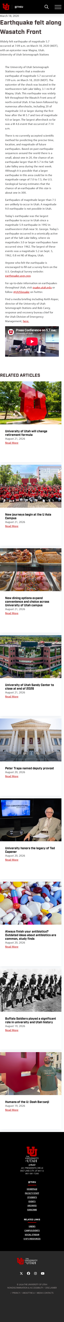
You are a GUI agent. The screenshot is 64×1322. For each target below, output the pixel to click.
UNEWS (32, 1226)
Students (32, 1197)
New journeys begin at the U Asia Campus (28, 516)
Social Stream (32, 1234)
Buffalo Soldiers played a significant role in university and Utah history (30, 1020)
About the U (28, 1293)
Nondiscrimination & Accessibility (25, 1287)
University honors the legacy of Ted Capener (30, 850)
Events (32, 1201)
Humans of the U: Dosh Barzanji (27, 1102)
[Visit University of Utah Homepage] (6, 7)
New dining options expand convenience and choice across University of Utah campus (27, 601)
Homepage (32, 1189)
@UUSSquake (21, 292)
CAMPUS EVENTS (32, 1230)
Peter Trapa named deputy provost (29, 768)
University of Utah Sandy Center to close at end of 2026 (29, 687)
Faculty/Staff (32, 1193)
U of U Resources (32, 1238)
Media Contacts (45, 1293)
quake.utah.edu (42, 287)
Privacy (16, 1293)
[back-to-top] (60, 1315)
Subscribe (32, 1209)
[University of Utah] (32, 1261)
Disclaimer (51, 1287)
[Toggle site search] (46, 7)
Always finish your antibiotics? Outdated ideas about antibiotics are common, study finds (30, 935)
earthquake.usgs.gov (18, 275)
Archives (32, 1205)
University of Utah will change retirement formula (26, 433)
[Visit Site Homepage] (32, 1161)
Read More (11, 442)
